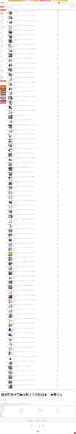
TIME (13, 353)
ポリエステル (2, 11)
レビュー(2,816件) (16, 35)
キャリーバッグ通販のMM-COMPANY (15, 296)
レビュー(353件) (15, 111)
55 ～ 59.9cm (2, 38)
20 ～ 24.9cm (2, 44)
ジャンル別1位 (20, 4)
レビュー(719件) (15, 196)
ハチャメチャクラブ (14, 249)
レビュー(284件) (15, 54)
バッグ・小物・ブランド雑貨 (3, 82)
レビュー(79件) (15, 125)
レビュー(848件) (15, 16)
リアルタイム (17, 4)
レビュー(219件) (15, 210)
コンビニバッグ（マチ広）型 (3, 17)
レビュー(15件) (15, 215)
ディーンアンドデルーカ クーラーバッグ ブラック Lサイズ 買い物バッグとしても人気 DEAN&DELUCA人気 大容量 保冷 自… (24, 356)
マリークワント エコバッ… (33, 396)
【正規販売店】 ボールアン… (42, 396)
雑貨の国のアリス (14, 386)
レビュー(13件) (15, 234)
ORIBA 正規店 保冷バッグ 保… (36, 396)
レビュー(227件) (15, 371)
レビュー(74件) (15, 286)
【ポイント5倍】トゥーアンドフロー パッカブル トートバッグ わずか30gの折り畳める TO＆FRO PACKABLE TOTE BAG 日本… (25, 318)
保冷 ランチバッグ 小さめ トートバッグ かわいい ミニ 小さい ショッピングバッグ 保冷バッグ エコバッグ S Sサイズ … (24, 247)
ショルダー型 (2, 19)
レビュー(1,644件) (16, 21)
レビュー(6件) (15, 229)
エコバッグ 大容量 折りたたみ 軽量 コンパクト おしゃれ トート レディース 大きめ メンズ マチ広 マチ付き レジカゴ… (24, 181)
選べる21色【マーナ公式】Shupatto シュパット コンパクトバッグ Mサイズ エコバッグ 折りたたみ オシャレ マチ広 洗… (24, 39)
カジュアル (2, 29)
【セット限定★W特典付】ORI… (57, 396)
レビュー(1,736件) (16, 182)
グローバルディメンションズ (15, 230)
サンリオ (1, 66)
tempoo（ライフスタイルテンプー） (15, 192)
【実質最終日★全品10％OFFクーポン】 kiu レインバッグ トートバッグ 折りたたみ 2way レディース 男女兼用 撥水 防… (24, 271)
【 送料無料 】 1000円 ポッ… (2, 396)
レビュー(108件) (15, 352)
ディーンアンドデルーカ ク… (61, 396)
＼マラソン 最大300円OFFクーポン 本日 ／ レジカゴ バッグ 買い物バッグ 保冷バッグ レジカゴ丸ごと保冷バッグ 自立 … (24, 72)
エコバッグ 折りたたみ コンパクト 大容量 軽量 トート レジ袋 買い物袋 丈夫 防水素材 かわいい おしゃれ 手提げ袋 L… (24, 77)
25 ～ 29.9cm (2, 33)
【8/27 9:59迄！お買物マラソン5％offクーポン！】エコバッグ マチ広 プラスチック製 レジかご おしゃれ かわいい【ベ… (24, 252)
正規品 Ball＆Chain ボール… (27, 396)
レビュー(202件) (15, 177)
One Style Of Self (14, 282)
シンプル (1, 28)
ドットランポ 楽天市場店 (15, 55)
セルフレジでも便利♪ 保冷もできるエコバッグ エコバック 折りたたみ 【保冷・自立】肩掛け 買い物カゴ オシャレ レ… (24, 25)
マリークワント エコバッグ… (30, 396)
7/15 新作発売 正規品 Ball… (39, 396)
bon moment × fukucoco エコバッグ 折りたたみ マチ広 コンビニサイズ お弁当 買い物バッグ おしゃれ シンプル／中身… (24, 162)
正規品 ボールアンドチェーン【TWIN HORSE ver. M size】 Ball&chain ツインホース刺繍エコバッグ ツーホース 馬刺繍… (24, 323)
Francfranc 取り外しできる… (48, 396)
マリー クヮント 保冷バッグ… (51, 396)
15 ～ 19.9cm (2, 57)
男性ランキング (11, 4)
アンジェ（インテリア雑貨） (15, 173)
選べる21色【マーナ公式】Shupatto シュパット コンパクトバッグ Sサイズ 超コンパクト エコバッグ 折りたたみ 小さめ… (24, 143)
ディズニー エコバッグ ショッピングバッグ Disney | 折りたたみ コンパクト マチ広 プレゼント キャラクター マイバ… (24, 195)
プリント (1, 23)
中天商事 (13, 244)
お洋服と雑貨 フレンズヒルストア (15, 301)
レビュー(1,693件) (16, 163)
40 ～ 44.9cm (2, 41)
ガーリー (1, 30)
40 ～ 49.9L (2, 50)
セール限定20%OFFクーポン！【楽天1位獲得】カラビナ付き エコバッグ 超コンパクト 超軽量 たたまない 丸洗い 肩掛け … (24, 53)
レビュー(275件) (15, 106)
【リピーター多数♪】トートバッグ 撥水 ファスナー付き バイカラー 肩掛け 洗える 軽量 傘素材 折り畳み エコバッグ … (24, 285)
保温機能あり (2, 77)
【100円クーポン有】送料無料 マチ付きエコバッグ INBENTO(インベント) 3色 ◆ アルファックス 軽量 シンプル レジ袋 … (24, 233)
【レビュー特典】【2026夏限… (18, 396)
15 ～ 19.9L (2, 49)
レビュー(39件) (15, 333)
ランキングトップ (8, 4)
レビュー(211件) (15, 87)
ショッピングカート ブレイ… (15, 396)
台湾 (1, 15)
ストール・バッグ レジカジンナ (15, 372)
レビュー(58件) (15, 267)
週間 (13, 8)
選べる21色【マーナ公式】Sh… (54, 396)
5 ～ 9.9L (1, 48)
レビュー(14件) (15, 248)
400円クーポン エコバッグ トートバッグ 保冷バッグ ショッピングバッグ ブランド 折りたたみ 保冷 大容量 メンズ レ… (24, 129)
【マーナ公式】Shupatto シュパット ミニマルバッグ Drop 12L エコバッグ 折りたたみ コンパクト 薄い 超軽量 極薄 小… (24, 176)
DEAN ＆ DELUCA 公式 (14, 88)
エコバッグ (2, 83)
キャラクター (2, 24)
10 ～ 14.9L (2, 47)
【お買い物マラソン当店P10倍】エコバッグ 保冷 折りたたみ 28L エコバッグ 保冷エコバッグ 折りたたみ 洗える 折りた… (24, 214)
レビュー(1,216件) (16, 59)
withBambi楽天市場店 (14, 107)
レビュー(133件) (15, 73)
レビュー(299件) (15, 144)
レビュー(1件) (15, 158)
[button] (62, 2)
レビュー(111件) (15, 139)
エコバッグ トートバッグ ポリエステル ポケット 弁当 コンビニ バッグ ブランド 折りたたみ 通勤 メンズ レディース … (24, 342)
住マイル (13, 334)
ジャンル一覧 (71, 4)
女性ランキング (14, 4)
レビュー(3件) (15, 281)
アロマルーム (14, 36)
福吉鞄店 (13, 159)
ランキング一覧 (2, 84)
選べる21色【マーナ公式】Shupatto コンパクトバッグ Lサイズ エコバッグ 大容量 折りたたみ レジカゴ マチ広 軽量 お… (24, 96)
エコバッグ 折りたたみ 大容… (11, 396)
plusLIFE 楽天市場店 (14, 50)
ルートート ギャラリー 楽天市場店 (15, 367)
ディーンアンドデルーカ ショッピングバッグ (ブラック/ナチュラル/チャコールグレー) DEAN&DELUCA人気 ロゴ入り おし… (24, 20)
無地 (1, 22)
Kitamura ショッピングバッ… (45, 396)
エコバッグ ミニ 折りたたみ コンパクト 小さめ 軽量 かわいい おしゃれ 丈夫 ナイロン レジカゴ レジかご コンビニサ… (24, 370)
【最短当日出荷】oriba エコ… (24, 396)
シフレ (1, 67)
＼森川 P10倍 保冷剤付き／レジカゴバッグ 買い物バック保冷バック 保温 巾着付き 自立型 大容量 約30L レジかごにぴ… (24, 290)
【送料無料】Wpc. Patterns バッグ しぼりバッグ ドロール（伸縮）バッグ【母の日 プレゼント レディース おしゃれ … (24, 148)
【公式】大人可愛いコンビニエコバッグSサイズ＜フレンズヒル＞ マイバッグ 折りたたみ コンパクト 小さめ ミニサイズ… (24, 304)
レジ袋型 (1, 18)
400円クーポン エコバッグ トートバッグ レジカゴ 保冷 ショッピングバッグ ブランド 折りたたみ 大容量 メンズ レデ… (24, 91)
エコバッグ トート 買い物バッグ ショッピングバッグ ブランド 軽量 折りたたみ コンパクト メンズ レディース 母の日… (24, 266)
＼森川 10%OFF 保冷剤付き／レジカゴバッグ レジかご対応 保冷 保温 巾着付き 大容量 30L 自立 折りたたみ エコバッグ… (24, 219)
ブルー (1, 53)
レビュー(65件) (15, 92)
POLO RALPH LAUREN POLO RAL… (21, 396)
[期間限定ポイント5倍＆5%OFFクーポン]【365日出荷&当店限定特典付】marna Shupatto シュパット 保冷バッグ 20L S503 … (24, 124)
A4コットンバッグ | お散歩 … (8, 396)
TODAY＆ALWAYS (14, 121)
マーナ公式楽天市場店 (14, 69)
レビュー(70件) (15, 305)
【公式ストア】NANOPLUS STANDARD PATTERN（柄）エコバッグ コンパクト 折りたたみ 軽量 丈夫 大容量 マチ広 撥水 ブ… (24, 110)
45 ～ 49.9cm (2, 34)
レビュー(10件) (15, 319)
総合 (1, 7)
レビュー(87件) (15, 357)
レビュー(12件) (15, 300)
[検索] (59, 2)
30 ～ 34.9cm (2, 35)
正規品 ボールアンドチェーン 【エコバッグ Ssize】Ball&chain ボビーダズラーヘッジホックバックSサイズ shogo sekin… (24, 337)
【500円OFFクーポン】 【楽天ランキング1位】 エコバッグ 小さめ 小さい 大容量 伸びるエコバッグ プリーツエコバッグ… (24, 58)
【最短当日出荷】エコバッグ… (5, 396)
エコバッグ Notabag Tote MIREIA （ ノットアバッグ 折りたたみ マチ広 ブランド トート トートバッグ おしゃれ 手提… (24, 375)
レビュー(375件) (15, 40)
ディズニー (2, 68)
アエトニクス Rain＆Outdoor (15, 211)
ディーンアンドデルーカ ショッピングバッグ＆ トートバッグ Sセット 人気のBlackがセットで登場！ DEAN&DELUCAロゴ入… (24, 200)
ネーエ (1, 69)
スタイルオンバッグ (14, 17)
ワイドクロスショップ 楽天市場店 (15, 315)
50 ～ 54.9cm (2, 36)
